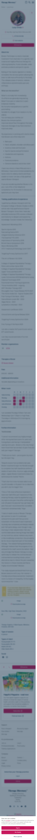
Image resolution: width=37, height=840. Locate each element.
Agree (18, 828)
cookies (8, 820)
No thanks (18, 832)
